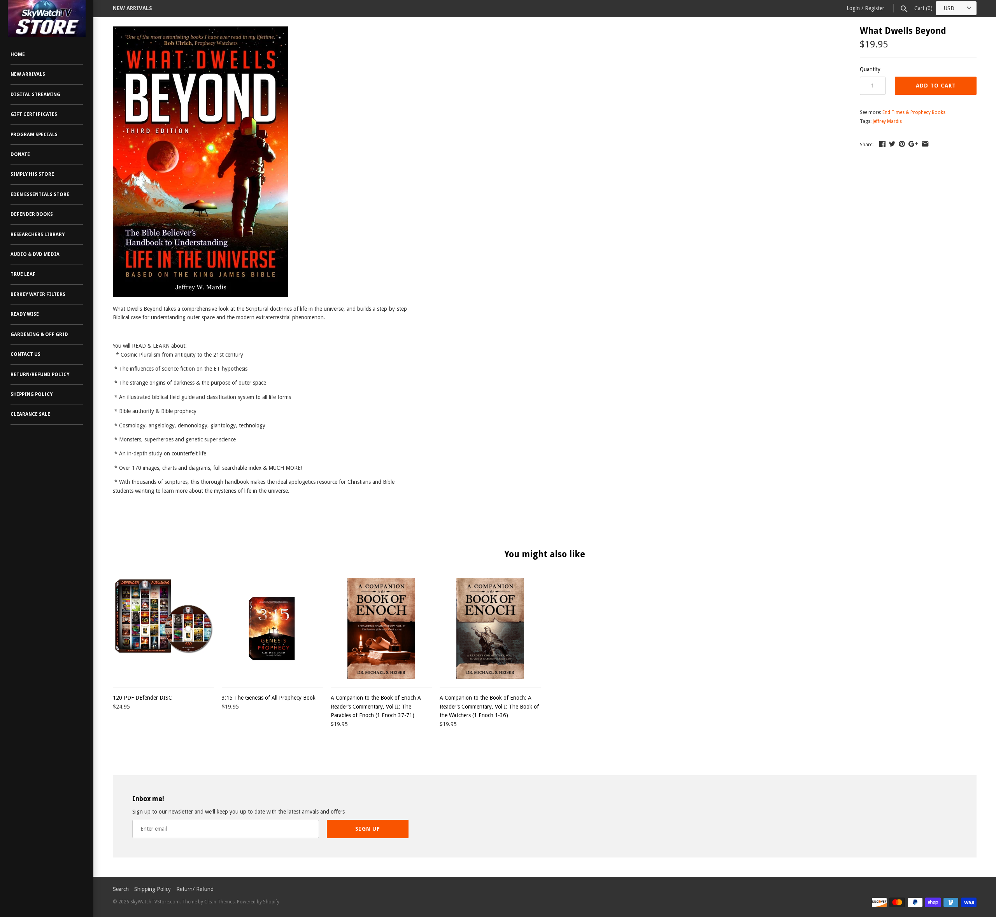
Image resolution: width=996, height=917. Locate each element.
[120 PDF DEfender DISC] (163, 628)
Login (853, 8)
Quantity (870, 69)
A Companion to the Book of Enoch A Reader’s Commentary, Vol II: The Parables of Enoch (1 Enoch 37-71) (376, 706)
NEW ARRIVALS (132, 8)
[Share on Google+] (913, 144)
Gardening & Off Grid (39, 334)
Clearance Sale (30, 414)
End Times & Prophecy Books (913, 112)
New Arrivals (28, 74)
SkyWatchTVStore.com (155, 902)
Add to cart (936, 85)
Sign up (367, 829)
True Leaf (23, 274)
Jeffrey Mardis (887, 121)
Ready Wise (25, 314)
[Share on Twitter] (892, 144)
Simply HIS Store (32, 174)
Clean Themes (219, 902)
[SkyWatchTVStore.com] (46, 18)
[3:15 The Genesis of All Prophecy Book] (272, 628)
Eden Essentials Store (40, 194)
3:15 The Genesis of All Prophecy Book (269, 698)
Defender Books (32, 214)
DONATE (20, 154)
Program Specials (34, 134)
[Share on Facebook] (882, 144)
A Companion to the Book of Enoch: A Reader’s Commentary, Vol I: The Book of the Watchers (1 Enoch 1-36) (489, 706)
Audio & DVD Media (35, 254)
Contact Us (25, 354)
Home (18, 54)
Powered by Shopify (258, 902)
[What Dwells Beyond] (200, 31)
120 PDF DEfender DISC (142, 698)
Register (874, 8)
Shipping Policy (32, 394)
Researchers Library (38, 234)
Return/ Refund (195, 889)
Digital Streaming (35, 94)
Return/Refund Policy (40, 374)
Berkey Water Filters (38, 294)
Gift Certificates (34, 114)
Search (121, 889)
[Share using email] (925, 144)
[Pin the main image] (902, 144)
